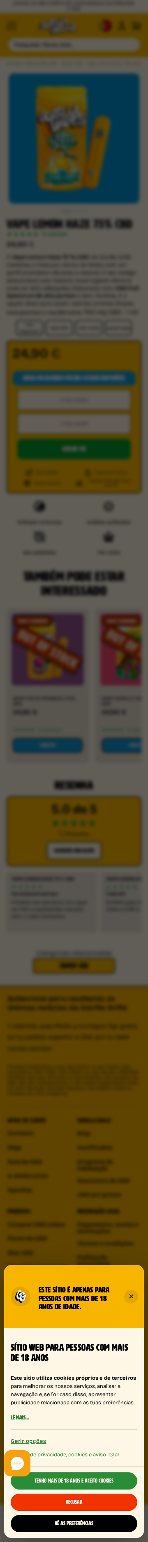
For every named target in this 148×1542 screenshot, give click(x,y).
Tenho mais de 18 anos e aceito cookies (74, 1481)
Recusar (74, 1502)
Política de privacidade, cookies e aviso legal (65, 1454)
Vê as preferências (74, 1523)
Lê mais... (20, 1418)
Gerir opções (28, 1441)
